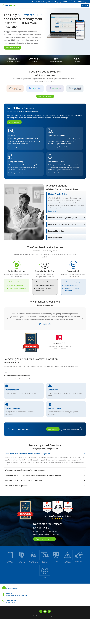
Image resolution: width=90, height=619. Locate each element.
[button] (85, 5)
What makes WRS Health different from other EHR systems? (27, 454)
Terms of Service (62, 616)
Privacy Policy (52, 616)
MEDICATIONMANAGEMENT (33, 562)
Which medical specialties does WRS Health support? (25, 470)
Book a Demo (52, 429)
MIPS (44, 577)
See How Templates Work (56, 147)
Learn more (52, 211)
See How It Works (54, 173)
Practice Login (52, 1)
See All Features (14, 122)
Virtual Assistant (55, 238)
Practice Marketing (56, 231)
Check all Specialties (45, 96)
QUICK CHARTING (10, 562)
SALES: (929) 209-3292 (38, 1)
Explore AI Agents (14, 147)
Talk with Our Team (12, 48)
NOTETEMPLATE (22, 562)
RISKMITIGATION (67, 562)
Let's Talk (65, 1)
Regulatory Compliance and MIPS (62, 224)
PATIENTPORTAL (44, 562)
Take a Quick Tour (78, 1)
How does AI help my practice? (16, 486)
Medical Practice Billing (57, 194)
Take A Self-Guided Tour (71, 429)
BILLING (56, 561)
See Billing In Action (14, 173)
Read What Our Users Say (44, 539)
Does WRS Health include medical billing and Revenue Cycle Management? (33, 475)
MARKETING (78, 561)
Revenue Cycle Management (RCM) (62, 217)
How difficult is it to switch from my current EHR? (24, 480)
